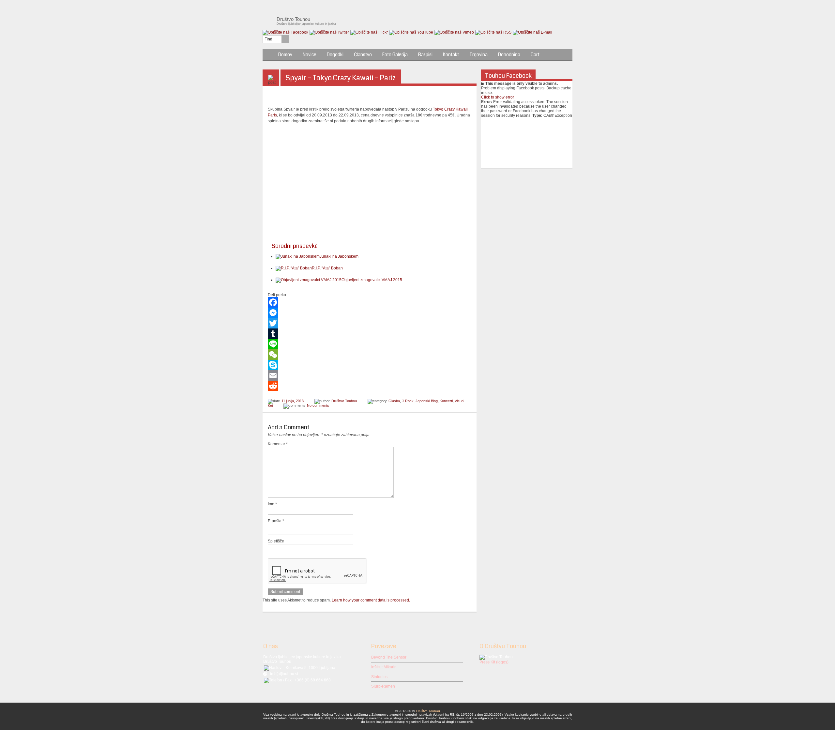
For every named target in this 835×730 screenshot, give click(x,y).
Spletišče (276, 541)
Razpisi (425, 54)
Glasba (394, 401)
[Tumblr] (369, 333)
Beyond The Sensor (388, 657)
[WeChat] (369, 354)
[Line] (369, 344)
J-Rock (408, 401)
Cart (535, 54)
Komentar (278, 444)
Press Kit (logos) (494, 662)
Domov (285, 54)
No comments (318, 405)
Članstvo (363, 54)
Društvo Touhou (344, 401)
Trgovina (478, 54)
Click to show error (497, 97)
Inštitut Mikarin (384, 667)
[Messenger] (369, 313)
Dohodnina (509, 54)
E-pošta (276, 521)
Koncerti (446, 401)
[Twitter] (369, 323)
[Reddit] (369, 386)
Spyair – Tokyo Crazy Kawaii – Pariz (341, 78)
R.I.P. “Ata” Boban (327, 268)
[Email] (369, 375)
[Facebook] (369, 302)
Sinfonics (379, 677)
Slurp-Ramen (383, 686)
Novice (309, 54)
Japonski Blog (427, 401)
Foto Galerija (395, 54)
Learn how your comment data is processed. (371, 600)
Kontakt (451, 54)
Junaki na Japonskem (339, 256)
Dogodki (335, 54)
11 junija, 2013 (292, 401)
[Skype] (369, 365)
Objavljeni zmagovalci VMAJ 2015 (372, 280)
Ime (272, 504)
